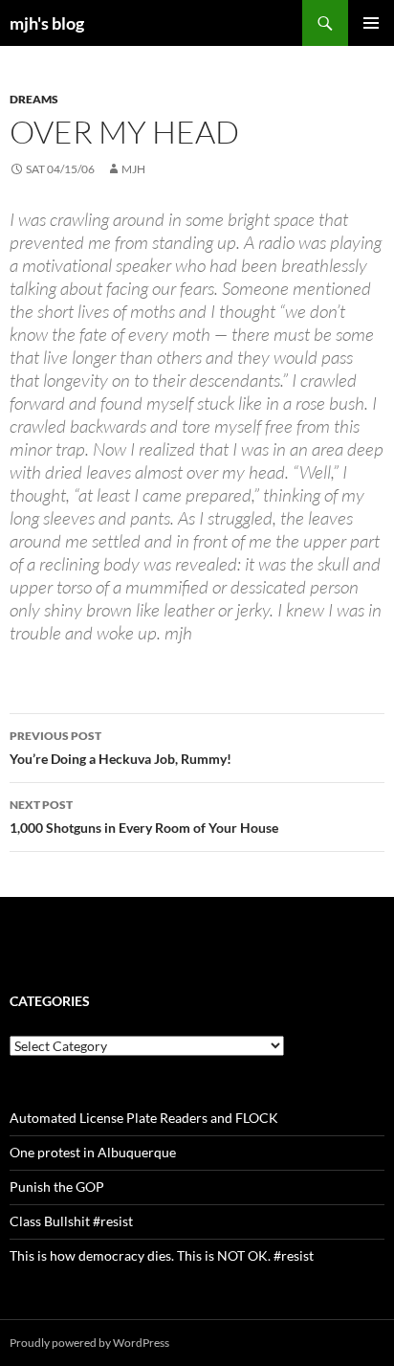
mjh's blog (47, 23)
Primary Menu (371, 23)
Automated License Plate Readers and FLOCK (144, 1117)
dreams (34, 99)
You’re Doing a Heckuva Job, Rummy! (120, 747)
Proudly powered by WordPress (89, 1342)
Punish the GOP (57, 1186)
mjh (133, 169)
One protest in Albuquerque (93, 1152)
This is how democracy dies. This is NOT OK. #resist (162, 1255)
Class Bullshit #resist (71, 1221)
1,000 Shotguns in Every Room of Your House (144, 816)
